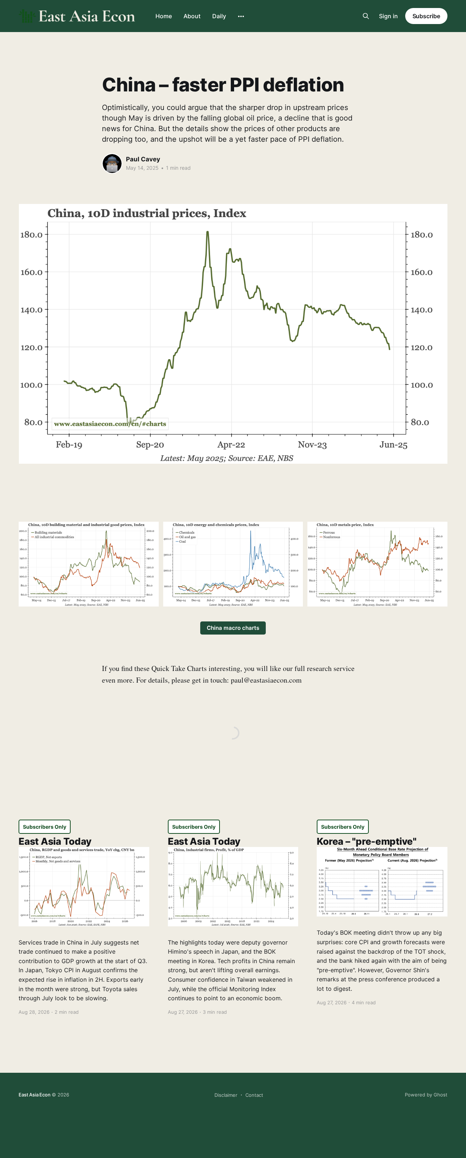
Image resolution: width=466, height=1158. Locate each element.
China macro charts (233, 627)
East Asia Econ (34, 1095)
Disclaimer (225, 1095)
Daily (219, 16)
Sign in (388, 16)
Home (163, 16)
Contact (254, 1095)
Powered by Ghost (426, 1095)
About (192, 16)
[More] (241, 16)
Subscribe (426, 16)
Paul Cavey (143, 159)
